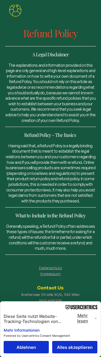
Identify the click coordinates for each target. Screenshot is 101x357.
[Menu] (15, 11)
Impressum (50, 273)
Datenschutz (50, 267)
